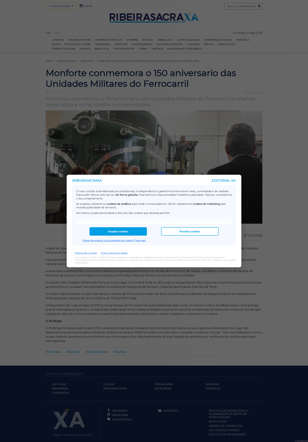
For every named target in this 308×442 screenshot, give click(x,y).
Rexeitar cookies (189, 231)
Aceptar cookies (118, 231)
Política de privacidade (114, 252)
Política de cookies (86, 252)
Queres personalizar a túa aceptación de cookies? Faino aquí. (114, 240)
